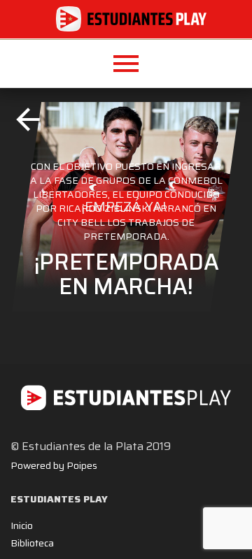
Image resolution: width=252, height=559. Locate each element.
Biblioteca (32, 543)
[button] (126, 63)
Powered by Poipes (53, 465)
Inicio (21, 525)
